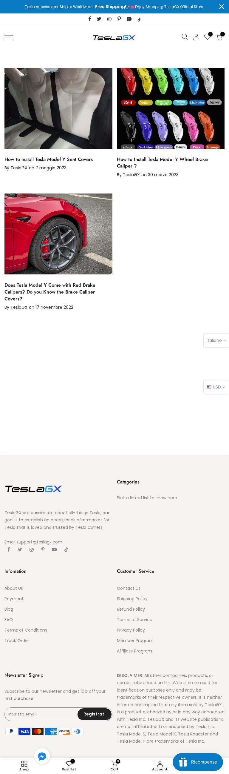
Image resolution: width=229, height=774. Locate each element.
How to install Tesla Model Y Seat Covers (48, 159)
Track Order (16, 641)
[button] (42, 757)
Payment (14, 599)
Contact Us (128, 588)
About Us (13, 588)
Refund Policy (131, 609)
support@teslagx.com (39, 542)
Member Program (135, 641)
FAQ (8, 620)
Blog (8, 609)
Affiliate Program (134, 651)
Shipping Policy (132, 599)
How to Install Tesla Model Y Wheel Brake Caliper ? (162, 163)
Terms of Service (134, 620)
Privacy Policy (131, 630)
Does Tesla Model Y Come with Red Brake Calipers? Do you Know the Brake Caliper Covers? (49, 292)
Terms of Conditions (25, 630)
